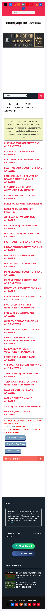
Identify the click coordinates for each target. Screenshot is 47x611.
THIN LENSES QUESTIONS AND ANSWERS (21, 375)
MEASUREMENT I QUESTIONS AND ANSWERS (23, 273)
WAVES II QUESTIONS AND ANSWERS (18, 391)
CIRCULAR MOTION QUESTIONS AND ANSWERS (21, 145)
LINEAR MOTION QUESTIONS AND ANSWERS (23, 249)
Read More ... (13, 523)
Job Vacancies (13, 451)
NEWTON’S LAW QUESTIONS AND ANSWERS (22, 290)
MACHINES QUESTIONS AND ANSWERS (20, 257)
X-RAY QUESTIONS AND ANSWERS (22, 406)
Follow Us (25, 546)
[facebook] (10, 4)
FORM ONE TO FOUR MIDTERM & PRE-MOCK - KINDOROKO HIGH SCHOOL (28, 575)
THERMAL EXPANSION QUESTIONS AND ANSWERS (23, 367)
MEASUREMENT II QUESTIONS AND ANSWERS (20, 281)
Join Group (25, 553)
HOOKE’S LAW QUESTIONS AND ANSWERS (21, 235)
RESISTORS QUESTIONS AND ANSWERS (19, 358)
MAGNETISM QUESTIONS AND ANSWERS (21, 265)
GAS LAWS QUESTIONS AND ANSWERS (19, 219)
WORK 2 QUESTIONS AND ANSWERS (18, 400)
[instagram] (14, 4)
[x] (5, 4)
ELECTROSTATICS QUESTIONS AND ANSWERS (23, 169)
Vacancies (20, 427)
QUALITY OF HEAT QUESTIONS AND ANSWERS (21, 323)
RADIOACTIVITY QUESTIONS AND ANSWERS (22, 331)
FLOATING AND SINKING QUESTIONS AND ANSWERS (19, 189)
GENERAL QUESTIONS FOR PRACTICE (18, 210)
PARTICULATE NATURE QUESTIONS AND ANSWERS (23, 298)
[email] (23, 4)
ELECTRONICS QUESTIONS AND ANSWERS (21, 161)
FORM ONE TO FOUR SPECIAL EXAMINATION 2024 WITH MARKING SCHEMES (27, 585)
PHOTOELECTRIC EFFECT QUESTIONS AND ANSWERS (19, 306)
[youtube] (27, 4)
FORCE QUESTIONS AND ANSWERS (23, 203)
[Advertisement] (23, 71)
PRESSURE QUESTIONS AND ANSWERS (19, 314)
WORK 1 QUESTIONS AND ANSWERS (18, 413)
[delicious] (40, 4)
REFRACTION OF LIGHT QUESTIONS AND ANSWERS (19, 350)
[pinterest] (31, 4)
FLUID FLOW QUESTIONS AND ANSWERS (20, 197)
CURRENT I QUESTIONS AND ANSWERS (19, 153)
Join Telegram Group (15, 437)
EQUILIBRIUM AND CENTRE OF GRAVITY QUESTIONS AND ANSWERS (21, 178)
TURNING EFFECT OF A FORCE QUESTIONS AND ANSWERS (20, 383)
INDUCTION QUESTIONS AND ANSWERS (20, 227)
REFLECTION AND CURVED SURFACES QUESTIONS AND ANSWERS (19, 340)
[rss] (18, 4)
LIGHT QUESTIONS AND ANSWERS (23, 241)
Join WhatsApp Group (16, 444)
